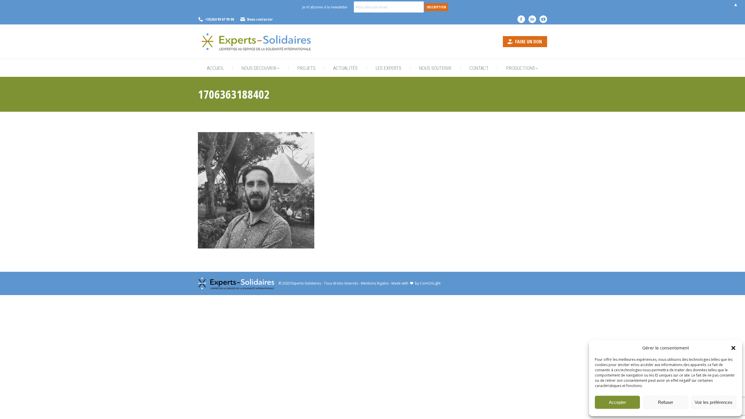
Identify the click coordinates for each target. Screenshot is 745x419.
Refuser (665, 402)
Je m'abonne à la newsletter (325, 7)
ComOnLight (430, 283)
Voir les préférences (713, 402)
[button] (733, 348)
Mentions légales (375, 283)
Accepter (617, 402)
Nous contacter (260, 19)
